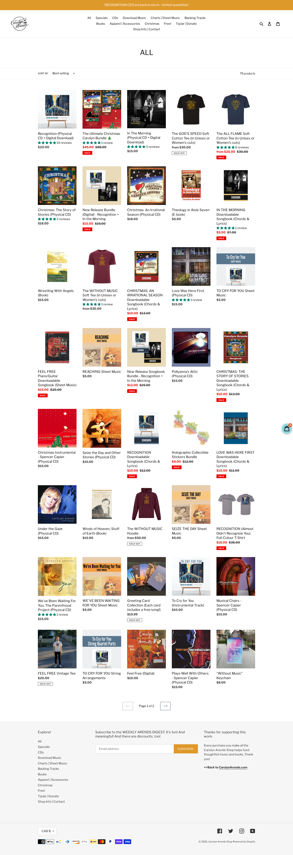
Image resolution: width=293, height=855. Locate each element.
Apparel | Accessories (53, 780)
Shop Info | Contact (51, 801)
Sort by (43, 73)
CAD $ (46, 831)
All (40, 741)
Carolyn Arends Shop (220, 841)
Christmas (45, 785)
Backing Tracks (48, 769)
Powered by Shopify (244, 841)
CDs (41, 752)
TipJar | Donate (48, 796)
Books (42, 774)
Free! (41, 790)
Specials (44, 747)
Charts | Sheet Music (52, 763)
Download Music (49, 758)
